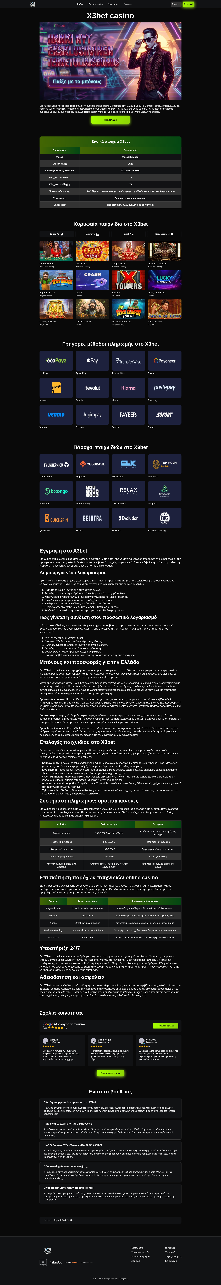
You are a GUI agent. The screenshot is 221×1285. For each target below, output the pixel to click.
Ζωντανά (90, 234)
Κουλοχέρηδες (162, 234)
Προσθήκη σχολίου (165, 1026)
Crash (126, 234)
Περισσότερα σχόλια (110, 1073)
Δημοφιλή (54, 234)
